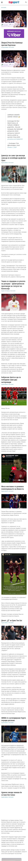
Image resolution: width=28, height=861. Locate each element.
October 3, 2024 (11, 147)
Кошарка (3, 47)
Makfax (6, 47)
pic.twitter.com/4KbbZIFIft (14, 139)
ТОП (6, 290)
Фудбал (3, 162)
